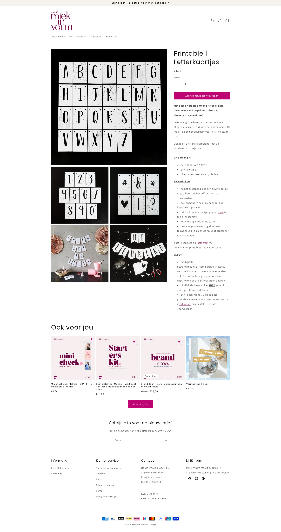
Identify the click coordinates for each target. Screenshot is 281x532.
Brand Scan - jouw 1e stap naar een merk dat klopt (161, 385)
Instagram (202, 243)
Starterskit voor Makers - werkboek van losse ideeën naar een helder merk (116, 387)
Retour (99, 479)
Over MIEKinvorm (60, 467)
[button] (212, 20)
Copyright (101, 473)
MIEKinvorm (135, 524)
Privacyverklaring (105, 485)
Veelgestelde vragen (106, 496)
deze (220, 212)
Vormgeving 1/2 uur (197, 384)
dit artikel (185, 304)
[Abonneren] (166, 440)
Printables (56, 473)
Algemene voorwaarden (108, 467)
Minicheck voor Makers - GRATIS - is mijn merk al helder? (71, 385)
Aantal (177, 77)
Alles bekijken (140, 404)
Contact (100, 490)
